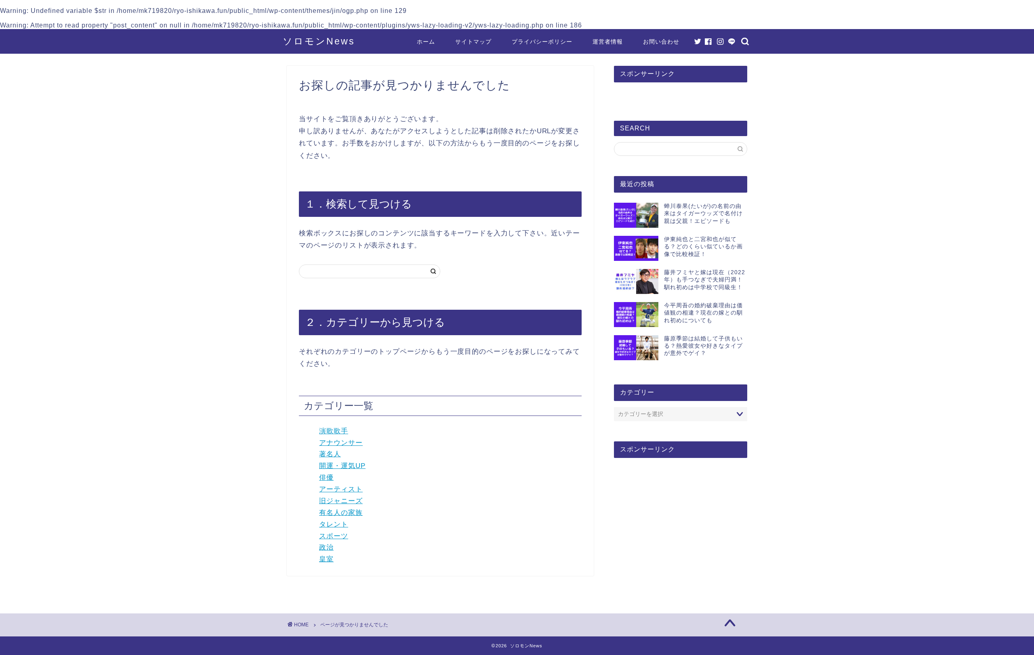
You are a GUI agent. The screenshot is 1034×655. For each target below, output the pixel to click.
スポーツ (333, 536)
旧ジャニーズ (341, 501)
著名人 (330, 454)
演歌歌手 (333, 431)
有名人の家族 (341, 512)
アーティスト (341, 489)
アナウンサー (341, 443)
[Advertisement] (680, 526)
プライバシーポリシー (542, 41)
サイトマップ (473, 41)
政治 (326, 547)
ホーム (426, 41)
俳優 (326, 477)
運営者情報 (608, 41)
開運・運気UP (342, 466)
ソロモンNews (319, 41)
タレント (333, 524)
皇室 (326, 559)
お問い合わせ (661, 41)
